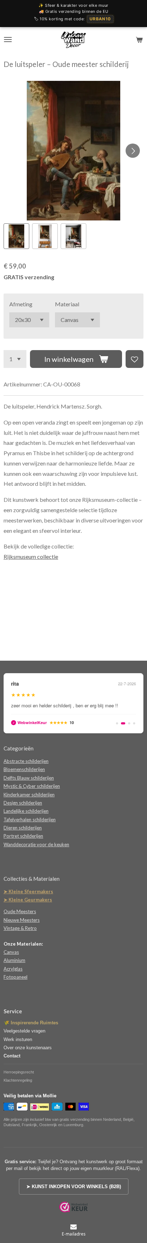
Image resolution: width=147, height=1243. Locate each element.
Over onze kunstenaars (28, 1047)
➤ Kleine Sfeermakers (28, 891)
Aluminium (14, 960)
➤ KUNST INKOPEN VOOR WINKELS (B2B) (73, 1186)
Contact (12, 1056)
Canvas (11, 952)
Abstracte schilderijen (26, 761)
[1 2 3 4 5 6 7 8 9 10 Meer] (15, 359)
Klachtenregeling (18, 1080)
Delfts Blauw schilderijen (29, 778)
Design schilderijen (23, 803)
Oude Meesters (20, 911)
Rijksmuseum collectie (31, 556)
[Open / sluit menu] (8, 39)
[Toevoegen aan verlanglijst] (134, 359)
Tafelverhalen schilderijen (30, 819)
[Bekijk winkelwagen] (139, 39)
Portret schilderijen (23, 836)
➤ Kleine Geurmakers (28, 900)
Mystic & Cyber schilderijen (32, 786)
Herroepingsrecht (19, 1072)
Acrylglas (13, 969)
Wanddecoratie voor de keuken (36, 844)
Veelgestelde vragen (24, 1031)
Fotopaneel (15, 977)
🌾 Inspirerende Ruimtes (31, 1022)
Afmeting (20, 304)
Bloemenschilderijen (24, 769)
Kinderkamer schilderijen (29, 794)
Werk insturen (18, 1039)
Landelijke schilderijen (26, 811)
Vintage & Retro (20, 928)
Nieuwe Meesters (22, 920)
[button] (16, 236)
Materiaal (67, 304)
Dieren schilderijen (23, 828)
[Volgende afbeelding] (133, 151)
